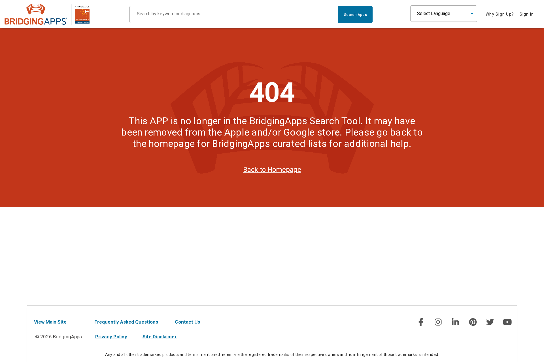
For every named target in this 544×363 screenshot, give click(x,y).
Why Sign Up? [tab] (500, 14)
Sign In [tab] (527, 14)
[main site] (47, 14)
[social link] (420, 322)
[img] (421, 322)
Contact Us (187, 322)
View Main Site (50, 322)
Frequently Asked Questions (126, 322)
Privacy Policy (111, 336)
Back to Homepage (272, 170)
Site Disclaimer (160, 336)
